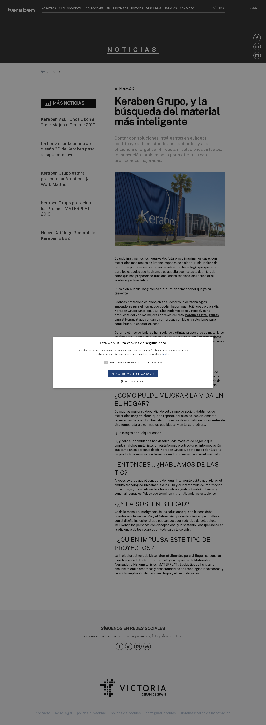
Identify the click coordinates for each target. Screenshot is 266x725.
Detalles (166, 353)
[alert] (133, 362)
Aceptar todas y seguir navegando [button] (133, 373)
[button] (133, 362)
